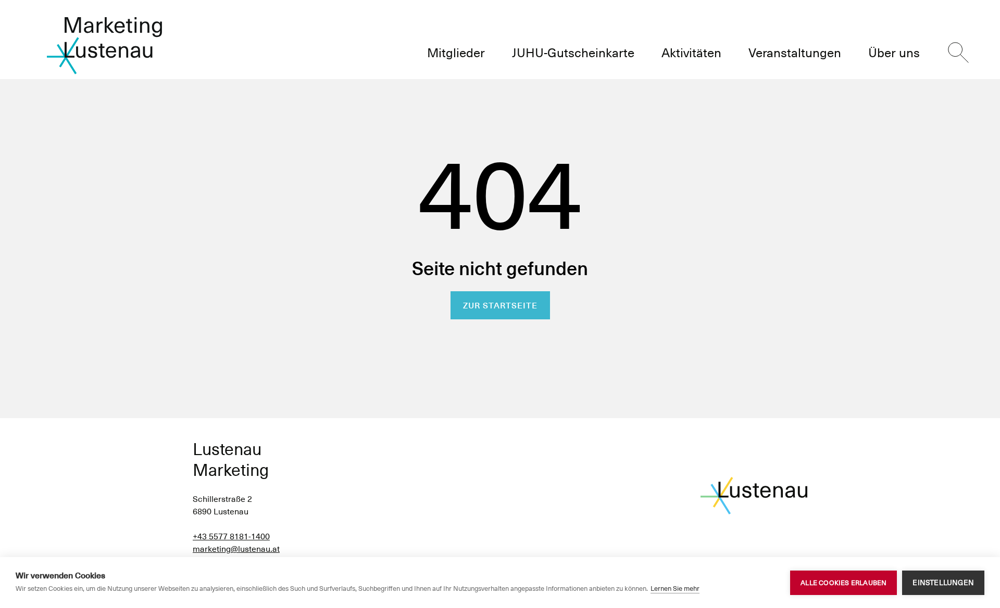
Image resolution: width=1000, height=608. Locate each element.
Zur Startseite (500, 306)
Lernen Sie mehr (675, 588)
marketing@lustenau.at (236, 549)
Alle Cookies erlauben (843, 582)
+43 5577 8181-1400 (231, 536)
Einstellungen (943, 582)
